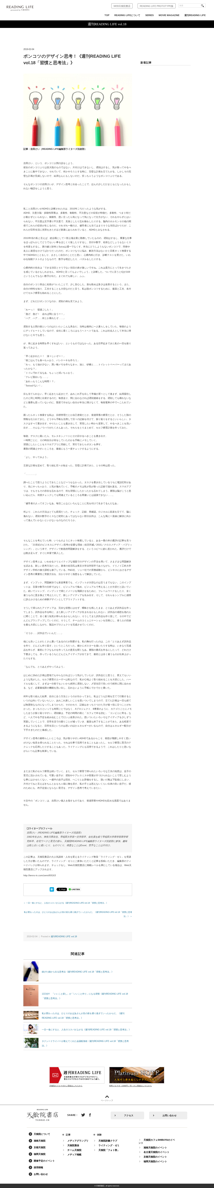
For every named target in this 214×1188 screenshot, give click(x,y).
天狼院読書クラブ (107, 1140)
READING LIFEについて (127, 15)
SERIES (149, 15)
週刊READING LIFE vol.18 (64, 936)
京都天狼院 (39, 1147)
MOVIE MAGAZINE (169, 15)
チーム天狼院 (74, 1150)
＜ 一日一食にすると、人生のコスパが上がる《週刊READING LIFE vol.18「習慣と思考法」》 (65, 903)
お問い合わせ (170, 1115)
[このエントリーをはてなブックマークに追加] (52, 889)
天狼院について (42, 1134)
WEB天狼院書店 (122, 6)
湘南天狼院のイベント (155, 1147)
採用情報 (38, 1167)
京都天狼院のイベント (155, 1156)
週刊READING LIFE (195, 15)
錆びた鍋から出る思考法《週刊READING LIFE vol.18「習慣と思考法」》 (78, 971)
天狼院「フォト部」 (109, 1150)
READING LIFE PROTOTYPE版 (156, 6)
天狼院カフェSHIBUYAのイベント (157, 1141)
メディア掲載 (74, 1154)
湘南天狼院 (39, 1140)
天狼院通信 (73, 1145)
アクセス (128, 1115)
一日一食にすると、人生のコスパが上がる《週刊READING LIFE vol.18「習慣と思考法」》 (86, 1029)
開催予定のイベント (44, 1160)
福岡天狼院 (39, 1154)
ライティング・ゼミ (109, 1145)
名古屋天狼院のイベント (156, 1152)
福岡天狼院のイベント (155, 1161)
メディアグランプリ (77, 1140)
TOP (106, 15)
